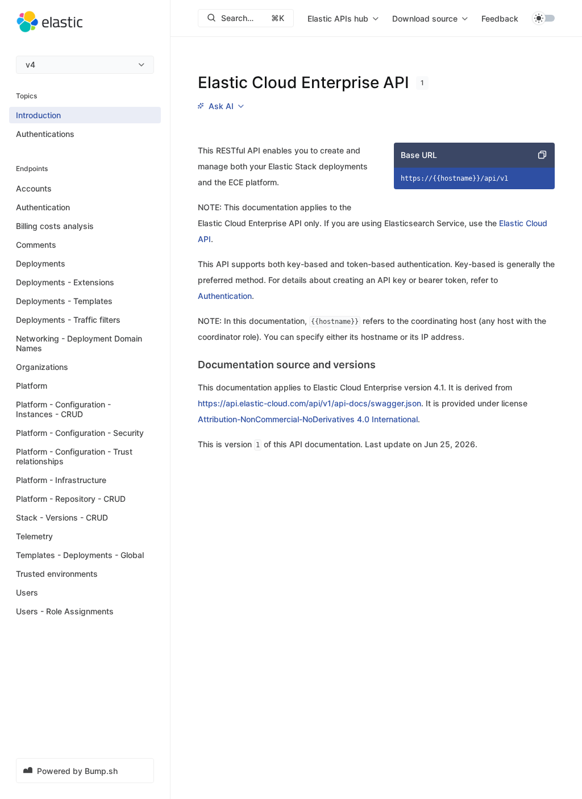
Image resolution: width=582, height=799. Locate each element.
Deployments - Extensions (65, 282)
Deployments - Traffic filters (68, 319)
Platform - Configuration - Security (80, 433)
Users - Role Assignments (65, 611)
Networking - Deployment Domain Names (79, 343)
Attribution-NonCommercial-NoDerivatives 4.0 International (308, 419)
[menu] (85, 65)
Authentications (45, 134)
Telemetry (34, 536)
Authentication (43, 207)
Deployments (40, 263)
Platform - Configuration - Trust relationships (74, 456)
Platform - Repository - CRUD (71, 498)
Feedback (499, 18)
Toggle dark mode (543, 18)
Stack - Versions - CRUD (62, 517)
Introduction (38, 115)
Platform (31, 385)
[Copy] (542, 155)
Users (27, 592)
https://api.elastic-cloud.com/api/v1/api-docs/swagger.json (309, 403)
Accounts (34, 188)
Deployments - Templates (64, 301)
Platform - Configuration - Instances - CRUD (63, 409)
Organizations (42, 367)
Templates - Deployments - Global (80, 555)
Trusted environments (57, 574)
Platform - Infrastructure (61, 480)
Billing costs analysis (55, 226)
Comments (36, 244)
